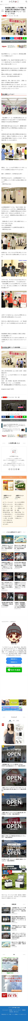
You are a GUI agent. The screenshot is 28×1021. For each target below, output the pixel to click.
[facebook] (12, 469)
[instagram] (16, 469)
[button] (3, 38)
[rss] (17, 1007)
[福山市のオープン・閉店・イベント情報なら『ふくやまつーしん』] (14, 1)
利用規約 (10, 1010)
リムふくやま (10, 15)
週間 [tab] (10, 720)
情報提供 (23, 1010)
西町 (17, 15)
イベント (4, 15)
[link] (9, 469)
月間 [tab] (13, 720)
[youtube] (19, 469)
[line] (14, 1007)
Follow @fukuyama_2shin (11, 407)
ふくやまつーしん (14, 456)
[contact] (19, 1007)
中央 (14, 15)
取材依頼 (11, 1011)
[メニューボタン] (1, 1)
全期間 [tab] (17, 720)
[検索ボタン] (26, 1)
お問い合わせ (16, 1011)
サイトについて (5, 1010)
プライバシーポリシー (17, 1010)
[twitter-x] (14, 469)
